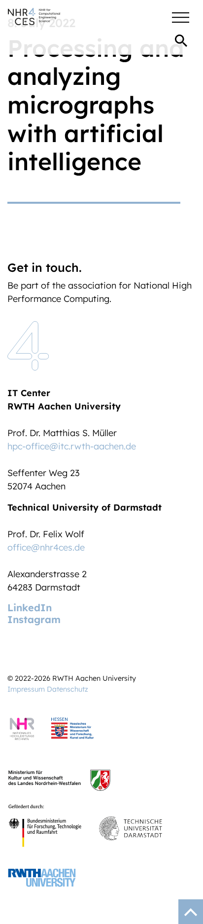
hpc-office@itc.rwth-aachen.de (71, 446)
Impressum (26, 689)
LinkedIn (29, 607)
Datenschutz (67, 689)
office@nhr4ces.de (46, 547)
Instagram (34, 619)
